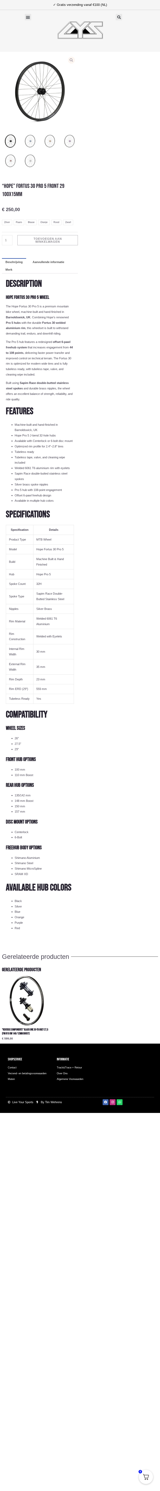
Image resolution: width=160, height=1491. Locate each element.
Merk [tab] (8, 269)
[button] (28, 17)
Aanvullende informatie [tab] (48, 262)
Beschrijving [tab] (14, 262)
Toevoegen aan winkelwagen (48, 240)
